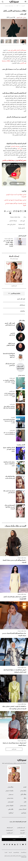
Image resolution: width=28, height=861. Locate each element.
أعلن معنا (10, 852)
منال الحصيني (12, 365)
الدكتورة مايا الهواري (11, 345)
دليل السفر (23, 813)
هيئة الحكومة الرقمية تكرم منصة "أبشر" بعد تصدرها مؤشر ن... (9, 421)
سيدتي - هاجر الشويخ (21, 17)
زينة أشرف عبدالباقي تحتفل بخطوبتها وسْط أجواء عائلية (9, 407)
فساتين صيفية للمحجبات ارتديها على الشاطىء (15, 200)
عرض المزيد (14, 749)
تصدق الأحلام (22, 305)
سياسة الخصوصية (16, 852)
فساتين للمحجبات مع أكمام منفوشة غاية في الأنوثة (15, 204)
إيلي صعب (19, 149)
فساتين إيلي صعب (11, 224)
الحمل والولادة (12, 378)
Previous (24, 28)
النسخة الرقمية (14, 286)
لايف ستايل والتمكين (21, 827)
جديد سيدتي (21, 375)
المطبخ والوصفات (9, 830)
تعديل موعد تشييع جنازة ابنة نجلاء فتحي (9, 492)
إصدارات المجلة (14, 256)
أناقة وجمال (22, 833)
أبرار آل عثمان (12, 335)
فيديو (24, 787)
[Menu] (25, 1)
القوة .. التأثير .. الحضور (21, 299)
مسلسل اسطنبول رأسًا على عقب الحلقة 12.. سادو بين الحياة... (9, 395)
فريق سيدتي (10, 802)
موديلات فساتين (13, 221)
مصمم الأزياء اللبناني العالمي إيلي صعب (17, 50)
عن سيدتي (11, 794)
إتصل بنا (6, 852)
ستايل (25, 798)
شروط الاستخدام (23, 852)
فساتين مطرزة (21, 228)
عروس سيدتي (23, 805)
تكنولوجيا (13, 417)
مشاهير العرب (12, 404)
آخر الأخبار (11, 813)
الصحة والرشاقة (9, 827)
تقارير (25, 802)
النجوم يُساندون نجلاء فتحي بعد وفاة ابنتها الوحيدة (10, 507)
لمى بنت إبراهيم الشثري (10, 325)
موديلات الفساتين (15, 146)
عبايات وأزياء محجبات (15, 217)
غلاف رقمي (10, 809)
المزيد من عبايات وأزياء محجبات (15, 526)
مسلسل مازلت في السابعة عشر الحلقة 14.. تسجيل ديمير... (9, 464)
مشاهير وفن (22, 830)
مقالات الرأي (22, 321)
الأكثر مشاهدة (21, 445)
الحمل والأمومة (9, 833)
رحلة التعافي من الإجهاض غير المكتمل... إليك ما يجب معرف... (9, 382)
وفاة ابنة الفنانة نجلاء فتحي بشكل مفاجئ (10, 477)
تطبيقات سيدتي (9, 805)
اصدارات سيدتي (22, 809)
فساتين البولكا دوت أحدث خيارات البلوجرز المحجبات (16, 196)
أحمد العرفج (12, 357)
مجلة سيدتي (10, 787)
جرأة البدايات (22, 311)
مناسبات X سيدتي (9, 790)
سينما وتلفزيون (12, 391)
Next (4, 28)
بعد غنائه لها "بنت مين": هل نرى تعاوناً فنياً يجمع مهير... (9, 433)
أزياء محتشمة (22, 224)
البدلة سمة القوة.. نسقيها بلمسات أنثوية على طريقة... (9, 449)
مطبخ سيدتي (23, 790)
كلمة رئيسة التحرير (15, 293)
